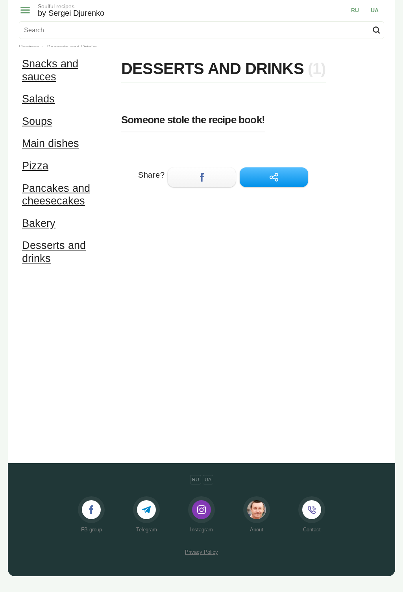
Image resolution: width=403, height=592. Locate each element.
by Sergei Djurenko (71, 10)
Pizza (35, 166)
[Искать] (376, 30)
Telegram (146, 529)
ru (355, 10)
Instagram (201, 529)
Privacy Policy (201, 552)
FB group (91, 529)
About (256, 529)
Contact (312, 529)
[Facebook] (202, 177)
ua (375, 10)
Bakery (38, 223)
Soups (37, 121)
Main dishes (50, 143)
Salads (38, 99)
